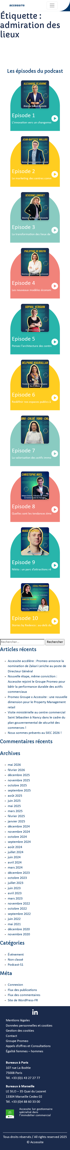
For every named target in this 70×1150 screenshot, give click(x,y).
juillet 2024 (15, 852)
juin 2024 (14, 857)
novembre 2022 (19, 903)
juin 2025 (14, 801)
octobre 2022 (17, 908)
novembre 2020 (19, 934)
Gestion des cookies (20, 1030)
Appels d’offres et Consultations (28, 1046)
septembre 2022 (19, 914)
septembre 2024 (19, 842)
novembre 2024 (19, 831)
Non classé (15, 959)
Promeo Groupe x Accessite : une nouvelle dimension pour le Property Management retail (37, 702)
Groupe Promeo (17, 1041)
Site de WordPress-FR (23, 1000)
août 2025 (15, 795)
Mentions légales (18, 1020)
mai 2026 (14, 765)
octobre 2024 (17, 837)
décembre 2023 (19, 873)
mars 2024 (15, 867)
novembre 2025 (19, 780)
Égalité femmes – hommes (24, 1051)
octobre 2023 (17, 878)
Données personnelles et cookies (29, 1025)
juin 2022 (14, 919)
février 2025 (16, 816)
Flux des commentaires (24, 995)
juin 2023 (14, 888)
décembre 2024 (19, 826)
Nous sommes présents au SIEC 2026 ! (35, 733)
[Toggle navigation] (52, 5)
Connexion (15, 984)
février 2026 (16, 770)
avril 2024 (15, 862)
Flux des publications (22, 990)
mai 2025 (14, 806)
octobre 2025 (17, 785)
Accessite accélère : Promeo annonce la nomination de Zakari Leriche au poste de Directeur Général (37, 666)
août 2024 (15, 847)
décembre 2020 (19, 929)
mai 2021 (14, 924)
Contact (11, 1036)
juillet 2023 (15, 883)
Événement (16, 954)
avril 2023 (15, 893)
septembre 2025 (19, 790)
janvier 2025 (16, 821)
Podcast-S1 (15, 964)
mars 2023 (15, 898)
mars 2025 (15, 811)
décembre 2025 (19, 775)
